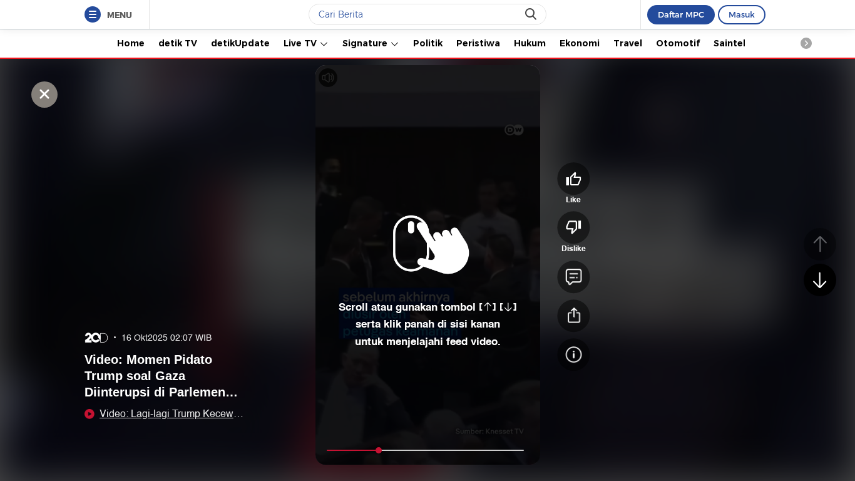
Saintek (731, 43)
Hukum (530, 43)
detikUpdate (240, 43)
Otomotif (678, 43)
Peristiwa (478, 43)
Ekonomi (580, 43)
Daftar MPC (681, 14)
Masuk (742, 14)
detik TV (177, 43)
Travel (627, 43)
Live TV (301, 43)
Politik (428, 43)
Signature (366, 43)
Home (131, 43)
